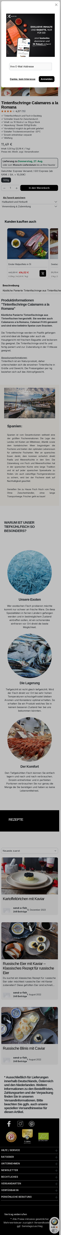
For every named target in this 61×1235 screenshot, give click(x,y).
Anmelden (47, 79)
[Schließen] (56, 4)
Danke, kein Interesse (22, 79)
